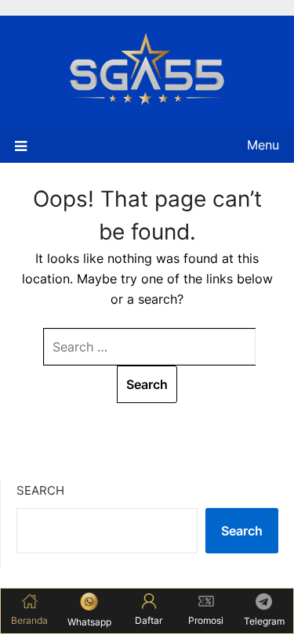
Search (40, 490)
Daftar (148, 620)
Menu (263, 145)
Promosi (205, 620)
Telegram (264, 621)
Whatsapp (89, 622)
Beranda (29, 620)
